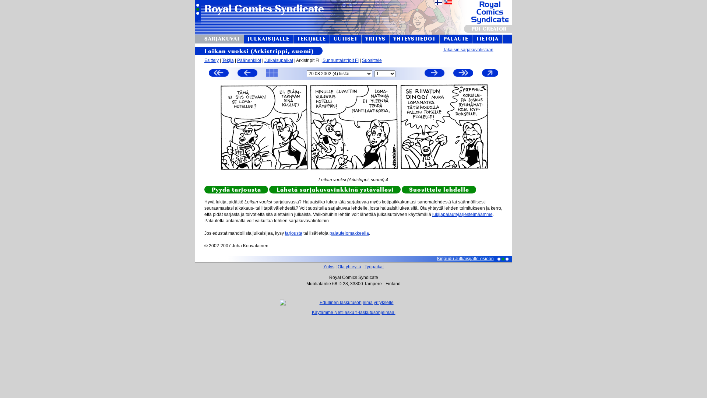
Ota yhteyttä (349, 266)
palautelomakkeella (349, 233)
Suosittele (372, 60)
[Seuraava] (434, 74)
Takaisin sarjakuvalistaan (468, 49)
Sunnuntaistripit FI (341, 60)
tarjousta (293, 233)
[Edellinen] (247, 74)
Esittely (211, 60)
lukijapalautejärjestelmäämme (462, 214)
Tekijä (228, 60)
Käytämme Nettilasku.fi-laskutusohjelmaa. (353, 312)
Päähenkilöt (249, 60)
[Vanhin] (218, 74)
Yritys (328, 266)
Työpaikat (374, 266)
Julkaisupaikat (278, 60)
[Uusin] (463, 74)
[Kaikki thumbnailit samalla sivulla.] (272, 76)
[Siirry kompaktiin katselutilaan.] (490, 76)
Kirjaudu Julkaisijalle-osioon (465, 258)
